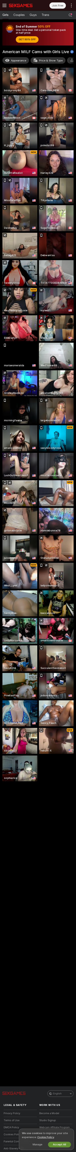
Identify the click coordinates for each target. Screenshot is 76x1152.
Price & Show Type (51, 60)
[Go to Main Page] (23, 5)
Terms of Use (11, 1120)
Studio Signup (47, 1120)
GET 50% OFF (27, 39)
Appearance (18, 60)
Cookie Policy (45, 1137)
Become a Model (49, 1113)
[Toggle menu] (4, 5)
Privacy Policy (12, 1113)
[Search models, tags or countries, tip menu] (70, 15)
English (57, 1093)
